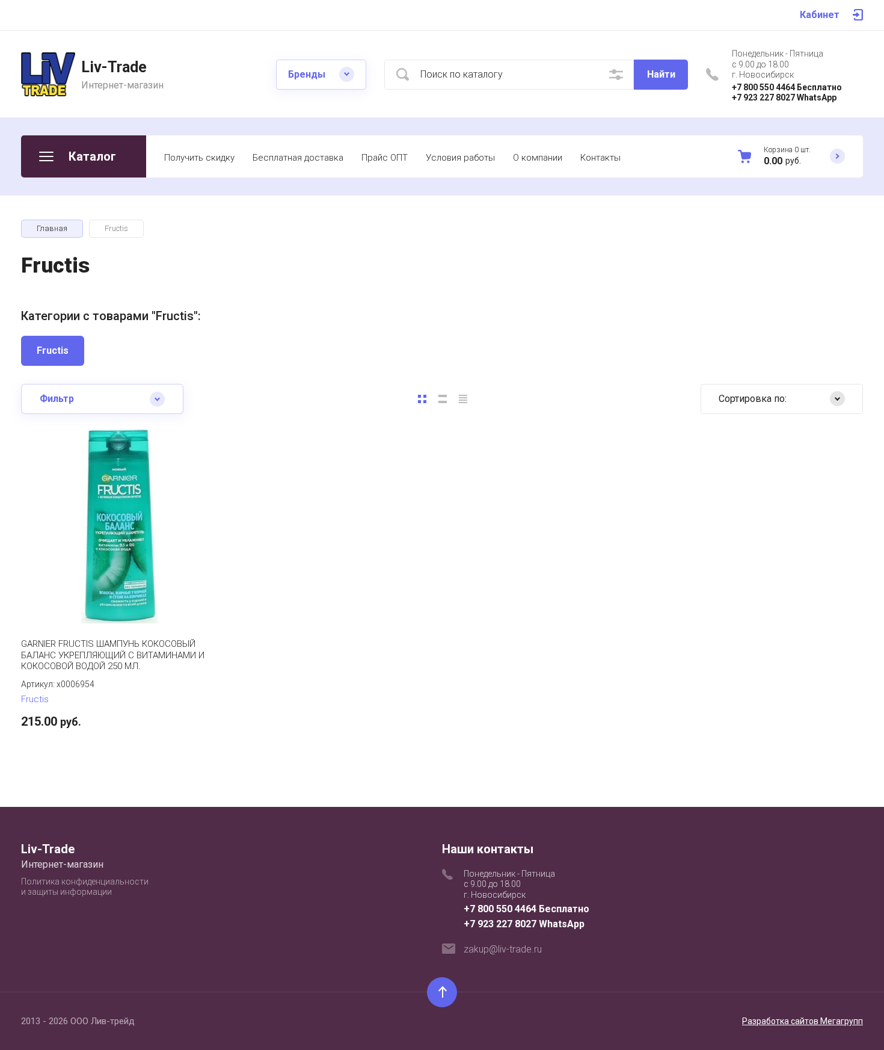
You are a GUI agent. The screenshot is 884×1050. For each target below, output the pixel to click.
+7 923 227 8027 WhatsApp (784, 97)
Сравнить (81, 587)
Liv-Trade (114, 67)
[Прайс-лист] (463, 399)
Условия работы (460, 157)
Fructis (53, 350)
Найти (661, 74)
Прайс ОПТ (384, 157)
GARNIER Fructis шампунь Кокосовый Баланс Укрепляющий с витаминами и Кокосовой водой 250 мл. (112, 655)
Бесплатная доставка (298, 157)
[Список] (442, 399)
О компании (537, 157)
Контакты (600, 157)
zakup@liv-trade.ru (503, 949)
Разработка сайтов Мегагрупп (802, 1021)
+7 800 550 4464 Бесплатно (787, 87)
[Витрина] (422, 399)
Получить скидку (199, 157)
